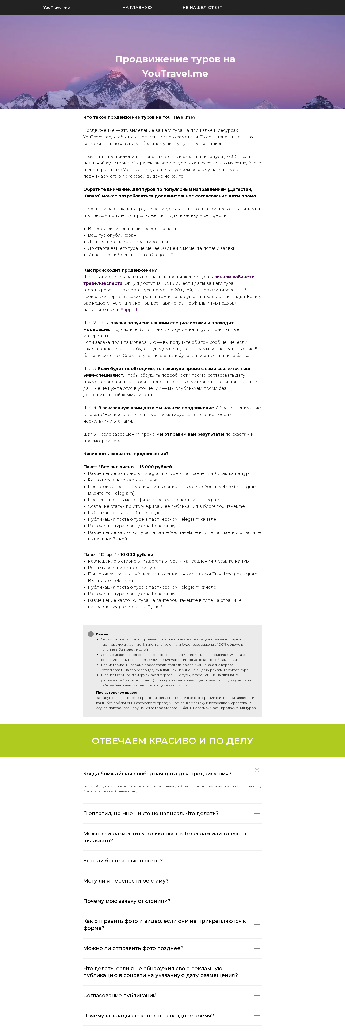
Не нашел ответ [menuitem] (202, 7)
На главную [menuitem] (137, 7)
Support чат (133, 309)
